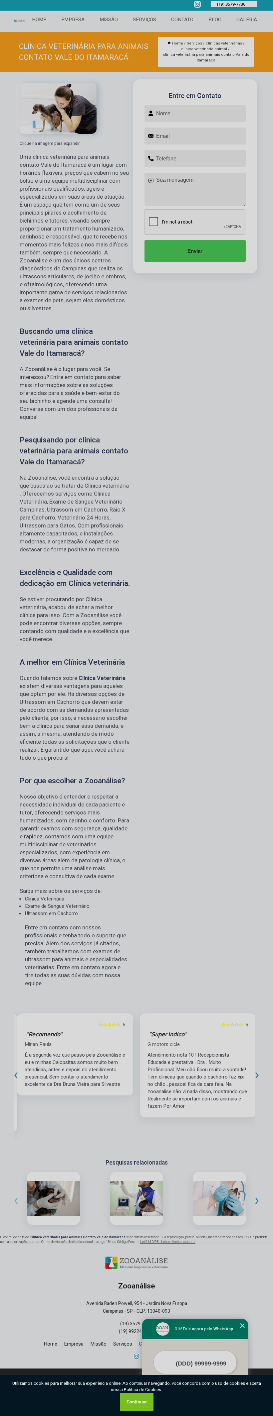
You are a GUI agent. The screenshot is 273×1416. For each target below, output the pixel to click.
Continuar (137, 1401)
